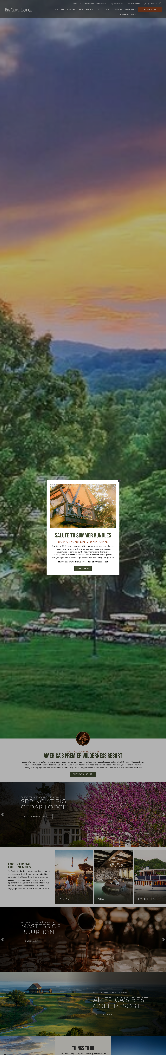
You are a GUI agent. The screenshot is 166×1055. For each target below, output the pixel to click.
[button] (119, 480)
